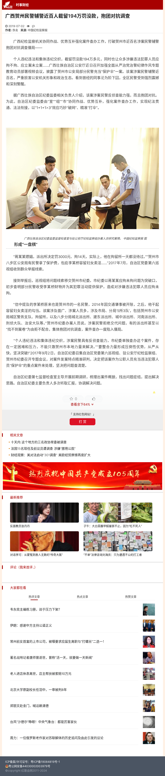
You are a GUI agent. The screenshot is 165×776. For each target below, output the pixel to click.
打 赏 (82, 422)
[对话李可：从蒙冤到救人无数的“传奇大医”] (44, 542)
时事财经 (22, 5)
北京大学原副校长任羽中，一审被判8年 (38, 690)
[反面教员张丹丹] (44, 513)
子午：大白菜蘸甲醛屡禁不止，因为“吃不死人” (113, 526)
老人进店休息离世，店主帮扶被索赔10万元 (40, 674)
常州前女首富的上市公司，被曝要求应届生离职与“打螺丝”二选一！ (58, 641)
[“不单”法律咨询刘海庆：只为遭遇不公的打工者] (118, 542)
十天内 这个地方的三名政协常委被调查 (39, 442)
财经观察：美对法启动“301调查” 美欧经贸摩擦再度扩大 (51, 455)
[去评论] (157, 529)
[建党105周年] (82, 488)
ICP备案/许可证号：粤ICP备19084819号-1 (32, 761)
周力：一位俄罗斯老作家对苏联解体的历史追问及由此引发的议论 (56, 738)
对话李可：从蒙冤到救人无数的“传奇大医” (36, 554)
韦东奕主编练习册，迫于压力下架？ (36, 609)
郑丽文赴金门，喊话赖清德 (29, 706)
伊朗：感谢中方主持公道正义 (31, 625)
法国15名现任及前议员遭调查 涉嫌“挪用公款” (43, 449)
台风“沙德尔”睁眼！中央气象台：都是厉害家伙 (43, 722)
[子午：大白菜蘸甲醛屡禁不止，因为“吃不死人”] (118, 513)
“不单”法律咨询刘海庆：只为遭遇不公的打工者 (113, 554)
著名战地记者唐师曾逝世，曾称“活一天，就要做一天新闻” (51, 658)
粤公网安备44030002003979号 (29, 766)
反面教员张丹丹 (20, 526)
